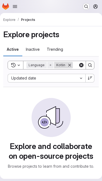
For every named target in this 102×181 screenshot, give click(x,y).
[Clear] (81, 65)
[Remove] (69, 65)
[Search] (90, 65)
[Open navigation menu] (15, 6)
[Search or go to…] (86, 6)
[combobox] (46, 78)
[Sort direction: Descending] (90, 78)
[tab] (12, 49)
